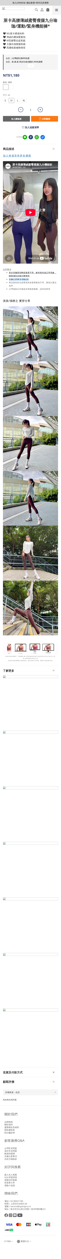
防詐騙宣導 (9, 1132)
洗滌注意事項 (10, 1156)
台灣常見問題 (10, 1148)
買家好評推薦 (10, 1180)
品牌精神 (8, 1121)
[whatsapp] (36, 137)
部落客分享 (9, 1182)
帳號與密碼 (9, 1153)
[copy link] (42, 137)
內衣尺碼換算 (10, 1159)
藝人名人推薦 (10, 1174)
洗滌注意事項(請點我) (19, 279)
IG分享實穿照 (10, 1177)
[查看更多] (30, 67)
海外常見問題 (10, 1151)
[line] (25, 137)
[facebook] (31, 137)
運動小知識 (9, 1185)
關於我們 (8, 1124)
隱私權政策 (9, 1129)
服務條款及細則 (11, 1127)
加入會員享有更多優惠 (17, 155)
